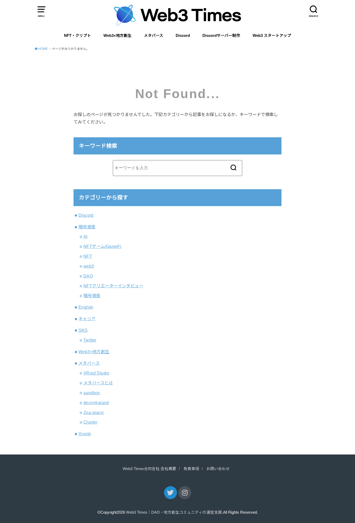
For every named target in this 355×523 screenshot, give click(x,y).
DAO (88, 276)
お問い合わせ (218, 469)
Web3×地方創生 (117, 35)
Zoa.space (93, 412)
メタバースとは (98, 383)
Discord (183, 35)
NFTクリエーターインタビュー (113, 285)
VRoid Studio (96, 373)
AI (85, 236)
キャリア (87, 318)
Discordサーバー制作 (221, 35)
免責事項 (191, 469)
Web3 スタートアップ (272, 35)
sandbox (91, 392)
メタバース (153, 35)
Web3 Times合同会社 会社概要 (149, 469)
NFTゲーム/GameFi (102, 246)
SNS (83, 330)
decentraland (96, 402)
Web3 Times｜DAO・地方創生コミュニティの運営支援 (174, 512)
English (85, 307)
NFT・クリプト (77, 35)
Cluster (90, 422)
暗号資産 (87, 227)
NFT (87, 256)
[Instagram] (184, 492)
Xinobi (84, 433)
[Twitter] (170, 492)
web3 (88, 266)
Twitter (89, 340)
